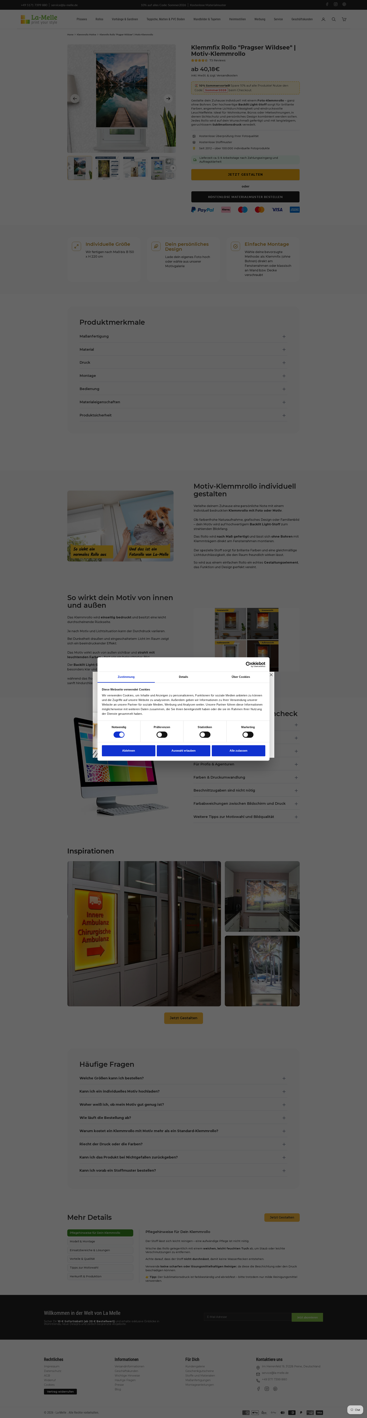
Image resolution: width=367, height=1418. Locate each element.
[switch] (162, 735)
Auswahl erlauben (183, 750)
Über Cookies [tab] (241, 676)
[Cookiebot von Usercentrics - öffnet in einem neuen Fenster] (248, 664)
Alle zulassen (238, 750)
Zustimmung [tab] (126, 676)
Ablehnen (128, 750)
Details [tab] (183, 676)
